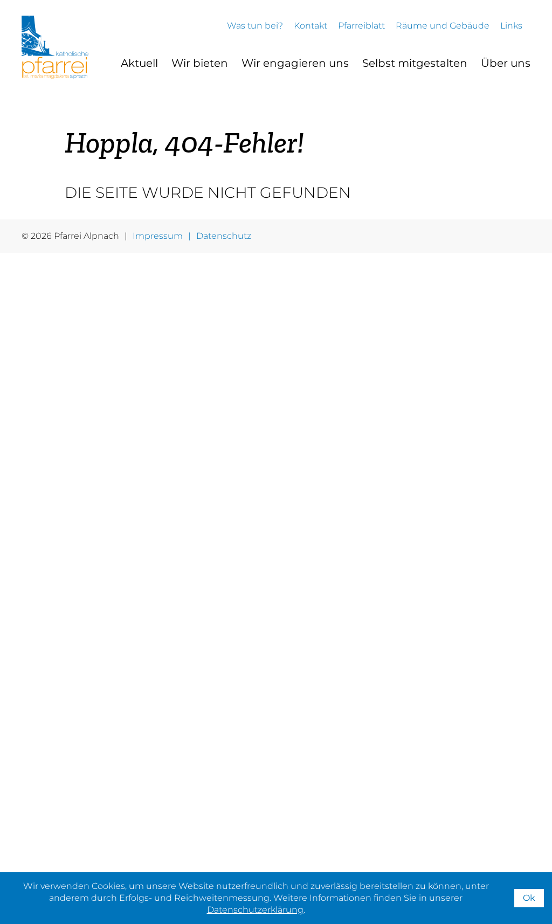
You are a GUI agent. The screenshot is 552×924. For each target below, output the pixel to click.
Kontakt (310, 25)
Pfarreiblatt (361, 25)
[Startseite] (55, 47)
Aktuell (139, 63)
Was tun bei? (255, 25)
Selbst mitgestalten (414, 63)
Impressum (158, 236)
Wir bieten (199, 63)
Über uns (505, 63)
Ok (529, 898)
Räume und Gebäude (442, 25)
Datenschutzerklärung (255, 910)
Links (511, 25)
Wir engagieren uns (295, 63)
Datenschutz (223, 236)
